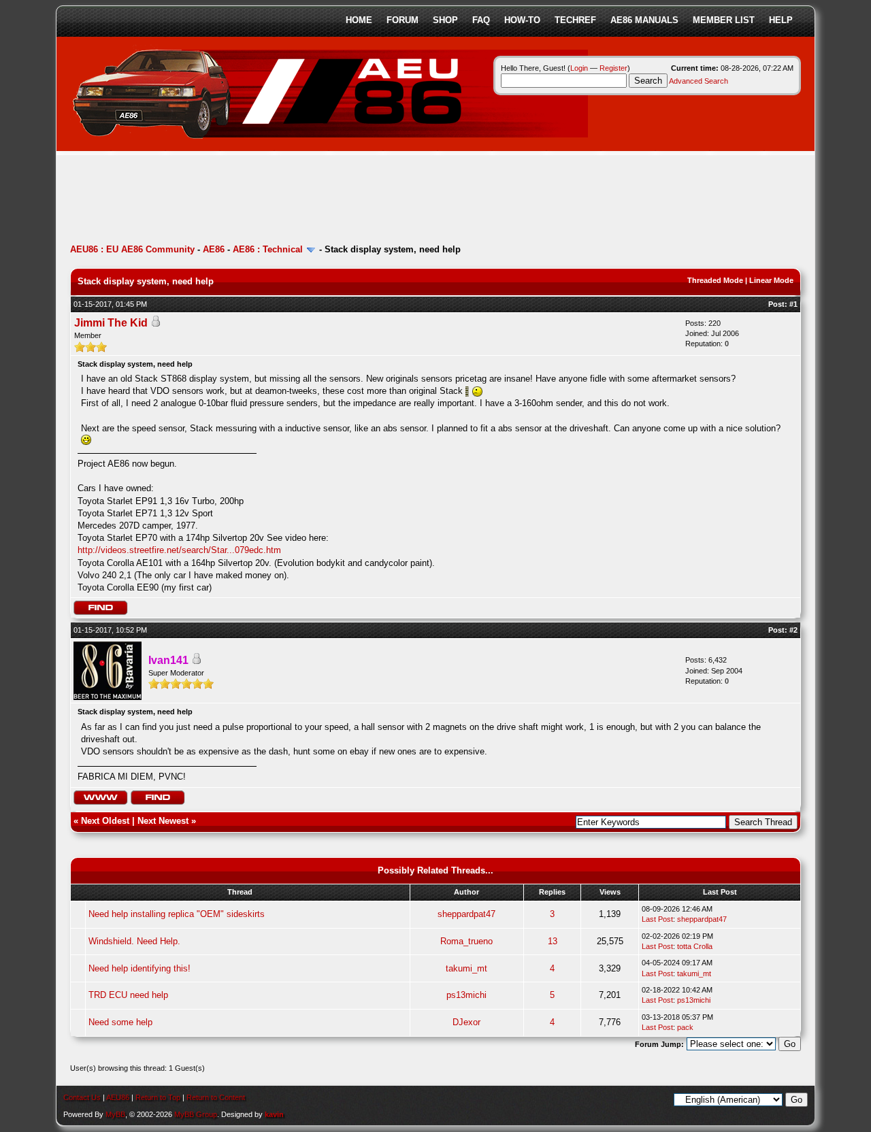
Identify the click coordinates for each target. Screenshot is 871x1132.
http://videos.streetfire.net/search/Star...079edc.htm (179, 550)
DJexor (466, 1022)
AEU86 (117, 1097)
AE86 (214, 249)
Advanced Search (698, 81)
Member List (724, 20)
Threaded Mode (715, 280)
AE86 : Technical (268, 249)
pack (685, 1027)
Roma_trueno (466, 941)
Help (781, 20)
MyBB (115, 1114)
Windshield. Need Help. (134, 941)
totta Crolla (694, 946)
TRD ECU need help (128, 995)
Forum (402, 20)
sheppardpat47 (466, 914)
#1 (793, 304)
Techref (575, 20)
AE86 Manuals (644, 20)
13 (552, 941)
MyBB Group (195, 1114)
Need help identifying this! (139, 968)
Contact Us (82, 1097)
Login (579, 68)
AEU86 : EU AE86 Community (132, 249)
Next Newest (162, 821)
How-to (522, 20)
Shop (445, 20)
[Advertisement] (317, 200)
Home (359, 20)
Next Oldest (105, 821)
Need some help (120, 1022)
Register (613, 68)
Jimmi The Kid (111, 323)
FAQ (481, 20)
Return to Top (157, 1097)
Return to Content (215, 1097)
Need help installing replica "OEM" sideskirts (176, 914)
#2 (793, 630)
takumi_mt (466, 968)
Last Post (657, 919)
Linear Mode (771, 280)
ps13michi (466, 995)
